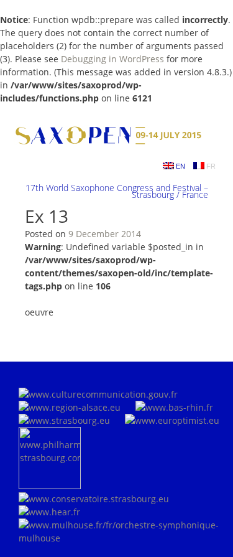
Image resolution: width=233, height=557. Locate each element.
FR (210, 166)
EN (179, 166)
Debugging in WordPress (112, 59)
